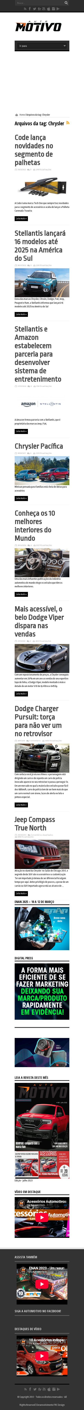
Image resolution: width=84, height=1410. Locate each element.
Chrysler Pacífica (39, 446)
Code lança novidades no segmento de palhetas (34, 150)
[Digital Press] (42, 1019)
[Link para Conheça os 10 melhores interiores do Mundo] (42, 576)
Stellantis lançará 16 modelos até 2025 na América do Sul (40, 245)
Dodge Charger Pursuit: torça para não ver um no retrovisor (38, 721)
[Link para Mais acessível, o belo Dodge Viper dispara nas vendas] (42, 672)
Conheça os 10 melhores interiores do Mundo (35, 525)
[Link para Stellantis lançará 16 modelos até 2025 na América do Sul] (42, 296)
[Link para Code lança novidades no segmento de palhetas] (42, 200)
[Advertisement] (42, 82)
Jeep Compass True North (35, 823)
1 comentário (35, 741)
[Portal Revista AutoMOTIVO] (42, 31)
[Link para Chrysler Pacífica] (42, 484)
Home (22, 114)
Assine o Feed (67, 122)
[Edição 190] (42, 1177)
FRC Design (59, 1405)
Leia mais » (21, 218)
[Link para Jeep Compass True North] (42, 868)
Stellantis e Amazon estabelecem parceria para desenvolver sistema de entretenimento (38, 354)
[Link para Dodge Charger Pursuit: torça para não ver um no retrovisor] (42, 771)
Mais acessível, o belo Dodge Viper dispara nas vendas (39, 621)
